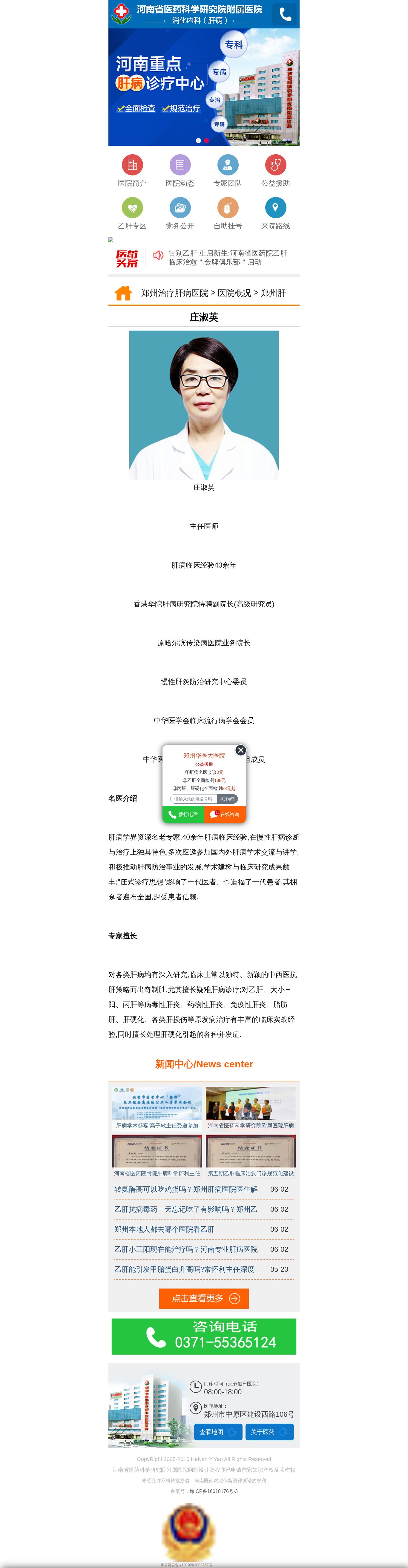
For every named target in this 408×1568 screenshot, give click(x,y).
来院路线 (275, 226)
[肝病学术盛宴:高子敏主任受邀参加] (157, 1089)
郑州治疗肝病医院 (174, 293)
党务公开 (180, 226)
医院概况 (234, 293)
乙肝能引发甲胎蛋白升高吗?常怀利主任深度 (184, 1269)
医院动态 (180, 183)
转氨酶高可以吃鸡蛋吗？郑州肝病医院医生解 (186, 1189)
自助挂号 (228, 226)
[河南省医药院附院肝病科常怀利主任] (157, 1137)
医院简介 (132, 183)
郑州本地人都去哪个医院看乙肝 (164, 1229)
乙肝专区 (132, 226)
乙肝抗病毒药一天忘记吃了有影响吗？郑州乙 (186, 1209)
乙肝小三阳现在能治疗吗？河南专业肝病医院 (186, 1249)
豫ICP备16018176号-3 (214, 1491)
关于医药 (263, 1432)
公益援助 (275, 183)
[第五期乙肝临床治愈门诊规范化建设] (251, 1137)
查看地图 (211, 1432)
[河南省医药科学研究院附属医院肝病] (251, 1089)
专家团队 (228, 183)
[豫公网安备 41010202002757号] (188, 1506)
